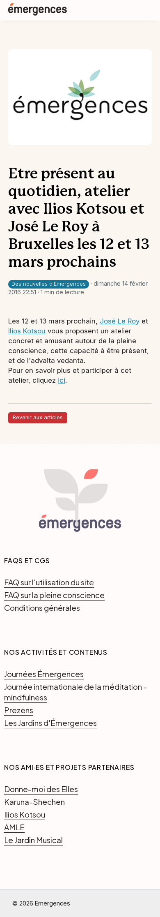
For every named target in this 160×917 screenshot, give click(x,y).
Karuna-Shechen (34, 801)
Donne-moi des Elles (41, 789)
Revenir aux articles (38, 417)
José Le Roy (119, 321)
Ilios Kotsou (27, 331)
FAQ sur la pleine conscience (54, 595)
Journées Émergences (44, 674)
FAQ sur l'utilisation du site (49, 582)
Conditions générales (42, 607)
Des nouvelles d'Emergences (48, 284)
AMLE (14, 827)
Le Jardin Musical (33, 840)
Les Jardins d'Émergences (50, 723)
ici (61, 380)
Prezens (18, 710)
